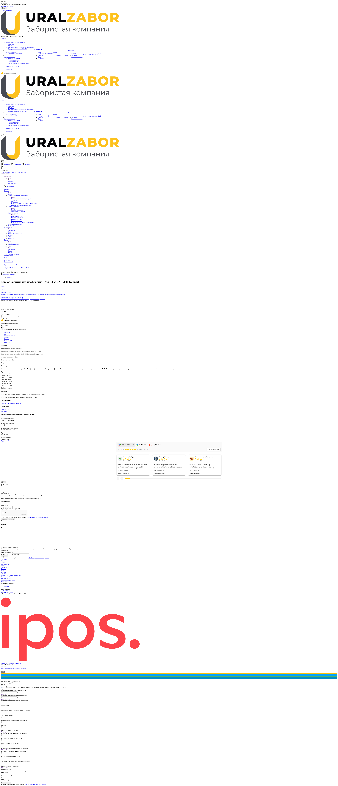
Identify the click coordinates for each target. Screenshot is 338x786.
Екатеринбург (12, 183)
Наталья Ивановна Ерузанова (204, 457)
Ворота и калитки (16, 216)
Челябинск (11, 181)
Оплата (3, 570)
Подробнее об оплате (7, 441)
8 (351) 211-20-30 (6, 409)
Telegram (9, 277)
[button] (118, 478)
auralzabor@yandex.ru (7, 6)
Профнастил (61, 294)
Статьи (3, 565)
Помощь (3, 569)
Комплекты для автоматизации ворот (33, 299)
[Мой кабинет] (2, 166)
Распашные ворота (6, 299)
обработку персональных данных (39, 517)
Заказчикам (11, 249)
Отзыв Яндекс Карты (123, 473)
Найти (3, 671)
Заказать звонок (5, 173)
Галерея (3, 562)
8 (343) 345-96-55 (6, 403)
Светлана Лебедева (129, 457)
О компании (11, 230)
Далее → (3, 694)
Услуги (10, 243)
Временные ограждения (50, 294)
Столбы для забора (17, 210)
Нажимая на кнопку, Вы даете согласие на (26, 517)
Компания (4, 559)
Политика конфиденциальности (10, 668)
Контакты (4, 567)
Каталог (10, 194)
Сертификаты (5, 564)
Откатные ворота (17, 299)
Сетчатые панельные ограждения (21, 199)
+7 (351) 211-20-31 (6, 10)
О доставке (4, 411)
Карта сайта (3, 666)
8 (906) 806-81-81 (16, 403)
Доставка (3, 572)
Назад (9, 178)
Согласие (23, 668)
